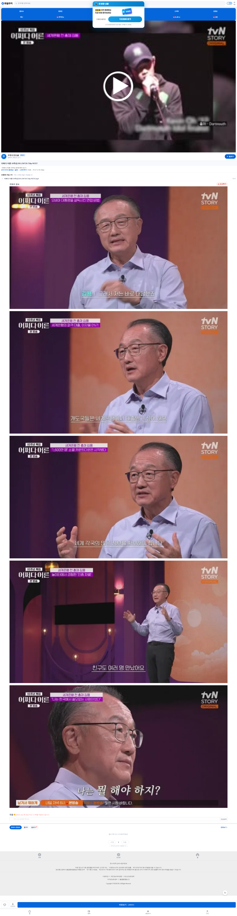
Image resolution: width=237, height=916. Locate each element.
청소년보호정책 (129, 876)
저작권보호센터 (112, 879)
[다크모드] (229, 3)
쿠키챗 (60, 17)
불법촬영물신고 (125, 879)
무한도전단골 (13, 155)
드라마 (177, 11)
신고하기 (223, 184)
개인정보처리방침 (116, 876)
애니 (21, 17)
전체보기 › (224, 827)
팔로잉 (60, 11)
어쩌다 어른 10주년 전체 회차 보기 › (14, 168)
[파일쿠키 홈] (7, 3)
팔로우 (33, 827)
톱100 (22, 11)
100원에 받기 (125, 19)
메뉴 (235, 4)
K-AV (176, 17)
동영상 (215, 11)
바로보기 (126, 905)
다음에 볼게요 (101, 19)
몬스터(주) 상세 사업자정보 (118, 863)
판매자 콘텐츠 (15, 827)
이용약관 (105, 876)
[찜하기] (4, 905)
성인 (215, 17)
